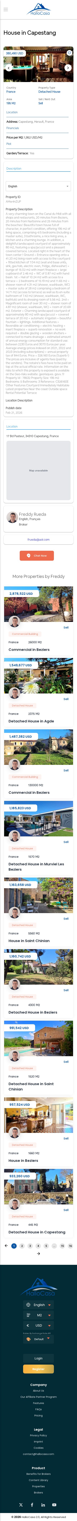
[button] (6, 1245)
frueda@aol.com (38, 540)
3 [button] (30, 1246)
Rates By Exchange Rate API (37, 1333)
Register (38, 1369)
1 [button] (14, 1246)
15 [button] (62, 1246)
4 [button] (38, 1246)
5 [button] (46, 1246)
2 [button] (22, 1246)
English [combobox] (12, 186)
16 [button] (70, 1246)
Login (38, 1358)
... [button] (54, 1246)
